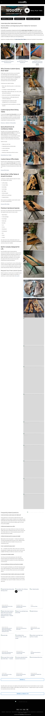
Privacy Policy (8, 711)
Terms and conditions (26, 711)
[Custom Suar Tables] (36, 596)
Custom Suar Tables (34, 606)
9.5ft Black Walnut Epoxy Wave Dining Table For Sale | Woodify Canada (37, 62)
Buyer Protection (40, 711)
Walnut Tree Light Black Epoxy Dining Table (21, 629)
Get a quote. (17, 275)
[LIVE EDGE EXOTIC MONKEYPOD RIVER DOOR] (36, 664)
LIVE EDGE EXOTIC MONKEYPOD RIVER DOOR (36, 675)
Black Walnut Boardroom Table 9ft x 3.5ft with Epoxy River (8, 62)
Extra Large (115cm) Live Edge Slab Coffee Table (7, 675)
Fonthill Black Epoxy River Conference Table (20, 653)
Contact (25, 712)
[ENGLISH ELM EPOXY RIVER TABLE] (36, 618)
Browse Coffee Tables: (5, 204)
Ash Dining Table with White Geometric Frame (21, 675)
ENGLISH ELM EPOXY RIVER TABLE (35, 629)
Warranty (3, 711)
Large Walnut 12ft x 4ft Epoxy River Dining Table (21, 607)
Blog (19, 712)
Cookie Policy (33, 711)
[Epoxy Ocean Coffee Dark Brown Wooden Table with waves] (7, 642)
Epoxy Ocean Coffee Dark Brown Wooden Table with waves (7, 653)
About (22, 712)
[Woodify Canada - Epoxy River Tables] (22, 2)
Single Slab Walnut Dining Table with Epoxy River (7, 607)
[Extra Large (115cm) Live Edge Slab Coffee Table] (7, 664)
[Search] (43, 2)
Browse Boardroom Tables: (6, 155)
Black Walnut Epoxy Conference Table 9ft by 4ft (22, 62)
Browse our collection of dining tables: (8, 122)
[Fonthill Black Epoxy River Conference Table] (22, 642)
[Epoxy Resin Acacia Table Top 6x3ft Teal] (36, 642)
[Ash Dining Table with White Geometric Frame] (22, 664)
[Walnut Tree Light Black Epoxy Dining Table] (22, 618)
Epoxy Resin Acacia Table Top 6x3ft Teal (35, 653)
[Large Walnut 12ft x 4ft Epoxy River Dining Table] (22, 596)
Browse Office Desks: (5, 170)
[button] (1, 2)
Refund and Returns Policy (17, 711)
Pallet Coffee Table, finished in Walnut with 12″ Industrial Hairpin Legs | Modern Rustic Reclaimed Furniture (7, 630)
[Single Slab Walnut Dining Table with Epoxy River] (7, 596)
